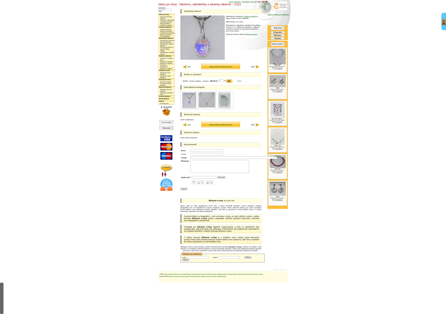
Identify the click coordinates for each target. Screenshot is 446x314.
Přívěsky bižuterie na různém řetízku (166, 48)
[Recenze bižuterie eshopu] (166, 190)
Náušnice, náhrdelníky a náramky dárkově (167, 21)
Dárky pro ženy (164, 14)
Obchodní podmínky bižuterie (199, 274)
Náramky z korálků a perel (166, 93)
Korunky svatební (165, 82)
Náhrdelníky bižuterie (166, 38)
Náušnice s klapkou (166, 63)
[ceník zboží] (278, 29)
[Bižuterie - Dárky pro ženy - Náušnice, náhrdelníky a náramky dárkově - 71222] (202, 59)
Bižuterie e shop (178, 274)
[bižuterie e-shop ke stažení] (280, 10)
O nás (231, 2)
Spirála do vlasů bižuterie (165, 73)
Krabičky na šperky (166, 25)
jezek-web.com (283, 269)
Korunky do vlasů (165, 79)
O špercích (277, 32)
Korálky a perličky (165, 35)
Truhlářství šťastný (221, 276)
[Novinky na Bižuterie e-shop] (278, 46)
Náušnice (277, 35)
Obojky (162, 51)
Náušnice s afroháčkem (164, 66)
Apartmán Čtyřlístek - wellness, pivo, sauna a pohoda (203, 276)
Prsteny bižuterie (164, 96)
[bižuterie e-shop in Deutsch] (266, 2)
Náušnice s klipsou (166, 68)
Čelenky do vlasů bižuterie (165, 84)
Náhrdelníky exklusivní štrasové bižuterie (167, 41)
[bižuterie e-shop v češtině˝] (259, 2)
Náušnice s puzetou (166, 62)
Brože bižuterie (164, 99)
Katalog (278, 38)
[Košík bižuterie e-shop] (166, 116)
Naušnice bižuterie (211, 274)
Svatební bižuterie (166, 29)
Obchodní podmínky (249, 2)
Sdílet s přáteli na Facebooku (278, 14)
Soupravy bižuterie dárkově (166, 17)
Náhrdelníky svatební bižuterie (167, 45)
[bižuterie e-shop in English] (263, 2)
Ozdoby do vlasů (164, 70)
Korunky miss (164, 103)
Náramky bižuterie (165, 87)
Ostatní (161, 101)
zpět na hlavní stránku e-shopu (220, 66)
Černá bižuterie (165, 36)
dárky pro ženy (251, 34)
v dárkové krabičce (250, 16)
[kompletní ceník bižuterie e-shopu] (166, 129)
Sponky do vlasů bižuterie (165, 77)
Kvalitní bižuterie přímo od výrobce (254, 274)
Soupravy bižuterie (165, 27)
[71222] (224, 108)
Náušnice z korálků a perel (166, 59)
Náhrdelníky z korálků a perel (167, 53)
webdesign (276, 269)
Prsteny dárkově (165, 23)
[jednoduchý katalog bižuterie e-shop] (166, 124)
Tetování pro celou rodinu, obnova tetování (178, 276)
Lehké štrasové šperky (167, 33)
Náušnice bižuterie (165, 56)
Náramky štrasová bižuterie (166, 90)
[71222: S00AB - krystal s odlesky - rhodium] (189, 108)
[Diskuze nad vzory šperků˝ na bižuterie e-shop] (166, 176)
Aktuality (238, 2)
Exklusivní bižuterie (166, 31)
